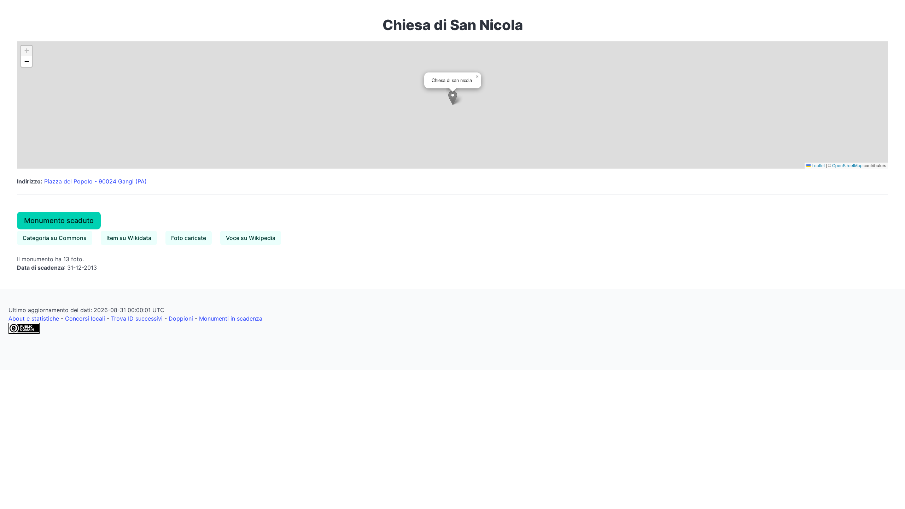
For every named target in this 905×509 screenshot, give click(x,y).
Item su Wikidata (128, 237)
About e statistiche (33, 318)
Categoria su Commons (55, 237)
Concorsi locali (85, 318)
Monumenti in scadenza (230, 318)
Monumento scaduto (59, 220)
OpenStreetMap (847, 165)
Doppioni (181, 318)
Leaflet (818, 165)
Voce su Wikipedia (250, 237)
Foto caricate (188, 237)
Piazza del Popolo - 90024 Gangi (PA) (95, 181)
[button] (452, 97)
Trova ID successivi (137, 318)
